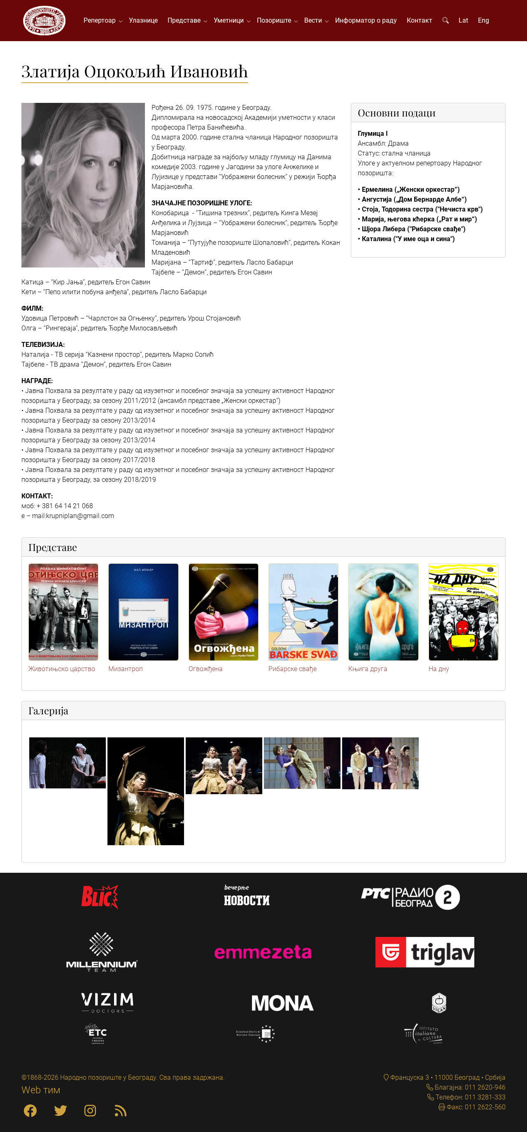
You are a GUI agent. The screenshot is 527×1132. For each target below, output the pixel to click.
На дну (439, 669)
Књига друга (367, 669)
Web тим (41, 1090)
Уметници (230, 20)
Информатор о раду (366, 20)
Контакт (419, 20)
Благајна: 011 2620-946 (469, 1087)
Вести (314, 20)
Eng (483, 20)
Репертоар (101, 20)
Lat (463, 20)
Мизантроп (125, 669)
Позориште (275, 20)
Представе (186, 20)
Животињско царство (61, 669)
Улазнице (143, 20)
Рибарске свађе (292, 669)
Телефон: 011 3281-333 (470, 1097)
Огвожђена (206, 669)
